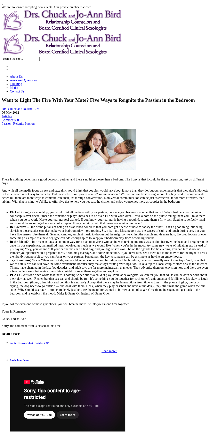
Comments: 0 (10, 120)
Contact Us (17, 91)
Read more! (109, 351)
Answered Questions (23, 80)
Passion (6, 123)
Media (14, 87)
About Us (16, 76)
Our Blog (16, 84)
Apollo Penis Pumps (19, 360)
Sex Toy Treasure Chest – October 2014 (29, 343)
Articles (7, 116)
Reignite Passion (24, 123)
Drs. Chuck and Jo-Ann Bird (20, 109)
